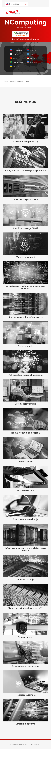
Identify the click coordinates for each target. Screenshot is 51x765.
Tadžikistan (34, 58)
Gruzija (15, 54)
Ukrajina (16, 66)
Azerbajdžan (17, 50)
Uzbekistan (34, 62)
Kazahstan (33, 54)
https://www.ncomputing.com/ (25, 39)
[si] (13, 12)
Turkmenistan (18, 62)
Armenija (33, 50)
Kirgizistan (17, 58)
